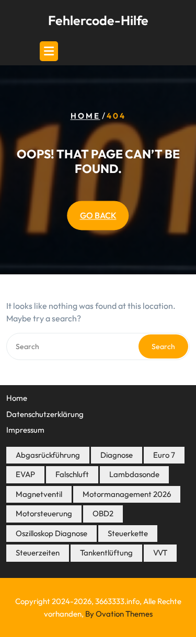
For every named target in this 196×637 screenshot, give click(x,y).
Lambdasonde (134, 474)
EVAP (25, 474)
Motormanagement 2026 (127, 494)
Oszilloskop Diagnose (51, 533)
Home (85, 116)
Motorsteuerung (44, 513)
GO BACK (98, 216)
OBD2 (103, 513)
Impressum (25, 430)
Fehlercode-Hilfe (98, 20)
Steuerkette (128, 533)
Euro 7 (164, 455)
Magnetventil (39, 494)
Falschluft (72, 474)
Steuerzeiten (38, 553)
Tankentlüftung (106, 553)
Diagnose (116, 455)
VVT (160, 553)
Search (163, 346)
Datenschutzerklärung (45, 414)
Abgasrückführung (48, 455)
